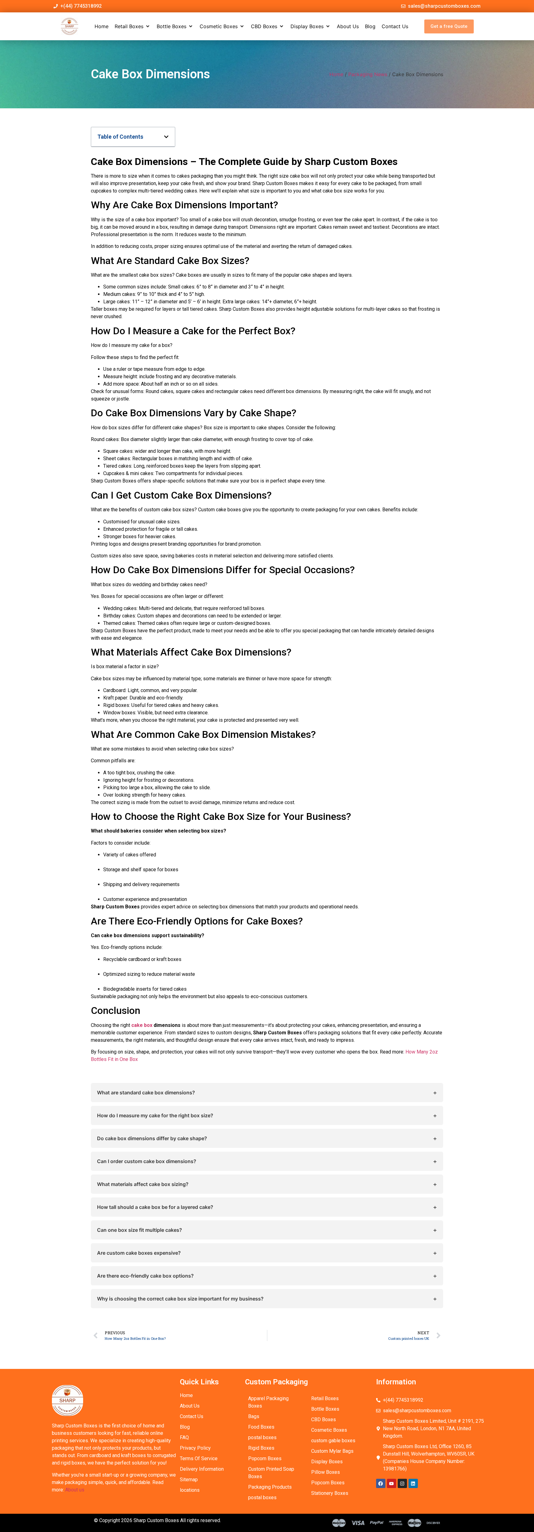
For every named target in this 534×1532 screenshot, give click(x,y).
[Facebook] (380, 1483)
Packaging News (367, 74)
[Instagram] (402, 1483)
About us (74, 1490)
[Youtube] (391, 1483)
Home (336, 74)
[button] (133, 26)
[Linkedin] (413, 1483)
